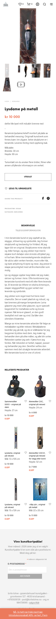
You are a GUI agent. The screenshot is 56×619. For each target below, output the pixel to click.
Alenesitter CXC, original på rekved (37, 402)
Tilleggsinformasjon (28, 231)
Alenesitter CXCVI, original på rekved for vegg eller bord (37, 456)
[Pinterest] (49, 198)
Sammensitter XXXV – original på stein (13, 404)
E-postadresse (17, 564)
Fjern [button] (44, 615)
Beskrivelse (28, 226)
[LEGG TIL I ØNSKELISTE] (25, 401)
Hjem (7, 101)
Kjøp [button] (7, 419)
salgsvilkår (34, 602)
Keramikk (16, 101)
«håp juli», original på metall (37, 505)
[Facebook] (44, 198)
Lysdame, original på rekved (12, 454)
